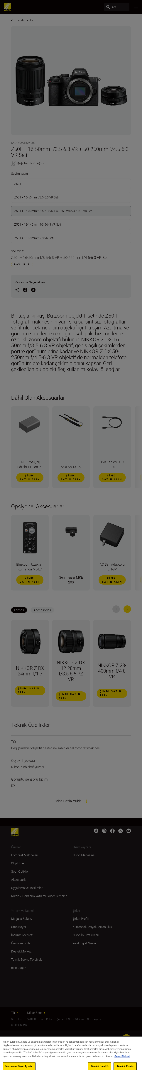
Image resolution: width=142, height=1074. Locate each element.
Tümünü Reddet (125, 1066)
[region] (71, 1055)
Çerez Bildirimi (122, 1056)
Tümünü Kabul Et (100, 1066)
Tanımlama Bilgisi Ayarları (19, 1066)
